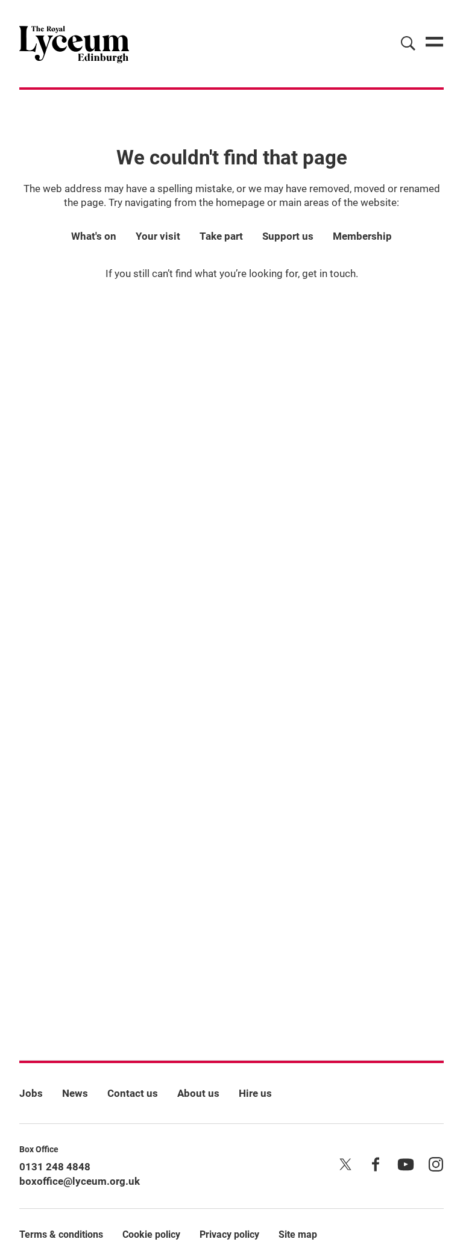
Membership (362, 236)
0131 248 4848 (54, 1167)
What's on (93, 236)
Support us (287, 236)
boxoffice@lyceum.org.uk (79, 1181)
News (75, 1093)
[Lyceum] (74, 43)
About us (198, 1093)
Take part (221, 236)
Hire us (255, 1093)
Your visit (158, 236)
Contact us (132, 1093)
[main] (231, 556)
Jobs (31, 1093)
